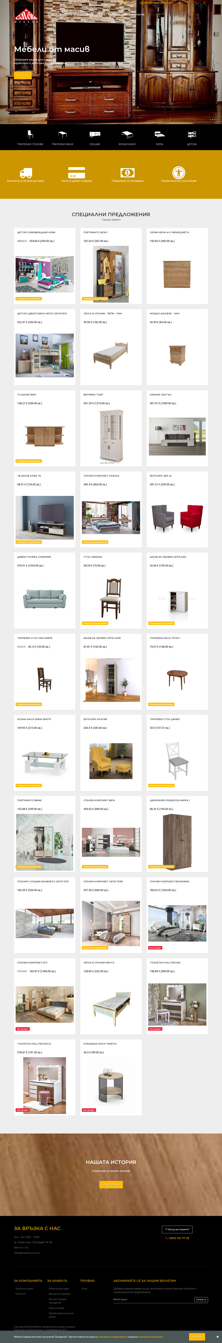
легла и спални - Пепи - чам (103, 313)
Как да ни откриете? (178, 1229)
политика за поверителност (112, 1337)
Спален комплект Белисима (169, 881)
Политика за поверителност (29, 1330)
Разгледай (23, 75)
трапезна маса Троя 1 (165, 638)
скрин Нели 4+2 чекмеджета (169, 232)
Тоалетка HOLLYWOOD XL (34, 1043)
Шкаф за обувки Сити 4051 (168, 556)
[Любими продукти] (187, 3)
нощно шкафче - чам (164, 313)
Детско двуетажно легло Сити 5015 (42, 313)
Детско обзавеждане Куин (36, 232)
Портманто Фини (29, 800)
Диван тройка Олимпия (34, 556)
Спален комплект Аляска (101, 475)
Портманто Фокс (96, 232)
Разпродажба (118, 14)
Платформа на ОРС (56, 1330)
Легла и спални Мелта (99, 962)
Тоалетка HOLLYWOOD (165, 962)
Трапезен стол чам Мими (34, 638)
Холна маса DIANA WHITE (34, 719)
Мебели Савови (41, 1326)
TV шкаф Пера (26, 394)
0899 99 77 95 (126, 2)
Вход (84, 1288)
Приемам (197, 1336)
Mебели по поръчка (91, 14)
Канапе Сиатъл (160, 394)
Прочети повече (111, 1184)
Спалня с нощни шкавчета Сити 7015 (43, 881)
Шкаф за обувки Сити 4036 (102, 638)
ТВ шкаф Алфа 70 (29, 475)
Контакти (137, 14)
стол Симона (93, 556)
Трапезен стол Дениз (165, 719)
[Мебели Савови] (26, 14)
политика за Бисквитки (150, 1337)
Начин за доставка (59, 1288)
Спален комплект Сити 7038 (103, 881)
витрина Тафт (93, 394)
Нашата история (24, 1288)
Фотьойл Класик (95, 719)
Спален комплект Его (32, 962)
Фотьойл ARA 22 (161, 475)
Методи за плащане (59, 1294)
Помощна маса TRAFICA (100, 1043)
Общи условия (56, 1308)
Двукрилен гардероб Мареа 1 (170, 800)
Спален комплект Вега (99, 800)
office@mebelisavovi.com (158, 2)
